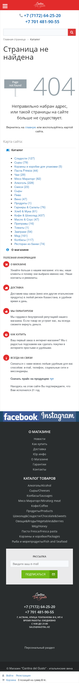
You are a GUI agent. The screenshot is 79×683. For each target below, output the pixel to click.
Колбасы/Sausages (39, 496)
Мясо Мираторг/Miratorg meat (39, 501)
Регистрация (23, 675)
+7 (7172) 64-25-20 (42, 15)
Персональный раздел (39, 647)
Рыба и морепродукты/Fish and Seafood (39, 541)
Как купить (39, 444)
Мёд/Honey (39, 526)
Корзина (11, 680)
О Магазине (39, 459)
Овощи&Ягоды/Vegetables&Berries (40, 521)
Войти (10, 675)
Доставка (39, 449)
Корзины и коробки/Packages (39, 536)
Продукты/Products (39, 511)
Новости (39, 439)
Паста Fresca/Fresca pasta (39, 531)
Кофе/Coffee (39, 506)
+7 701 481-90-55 (42, 21)
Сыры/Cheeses (39, 490)
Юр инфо (39, 454)
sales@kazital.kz (39, 626)
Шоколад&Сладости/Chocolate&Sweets (39, 516)
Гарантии (39, 464)
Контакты (39, 469)
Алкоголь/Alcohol (39, 485)
